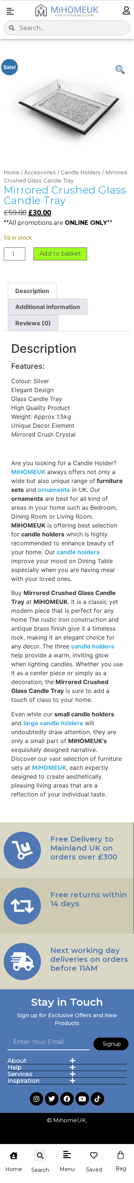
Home (11, 172)
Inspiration (23, 1080)
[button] (10, 11)
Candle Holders (80, 172)
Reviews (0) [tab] (33, 323)
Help (14, 1067)
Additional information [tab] (47, 306)
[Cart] (120, 1155)
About (16, 1060)
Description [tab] (32, 291)
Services (19, 1074)
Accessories (40, 172)
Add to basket (60, 253)
